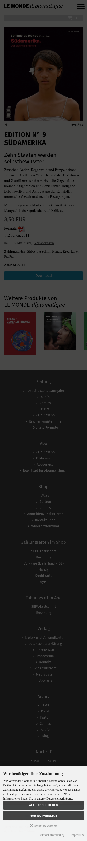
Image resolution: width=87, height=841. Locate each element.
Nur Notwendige (43, 815)
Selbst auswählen (45, 825)
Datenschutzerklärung (52, 835)
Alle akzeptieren (43, 805)
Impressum (77, 835)
